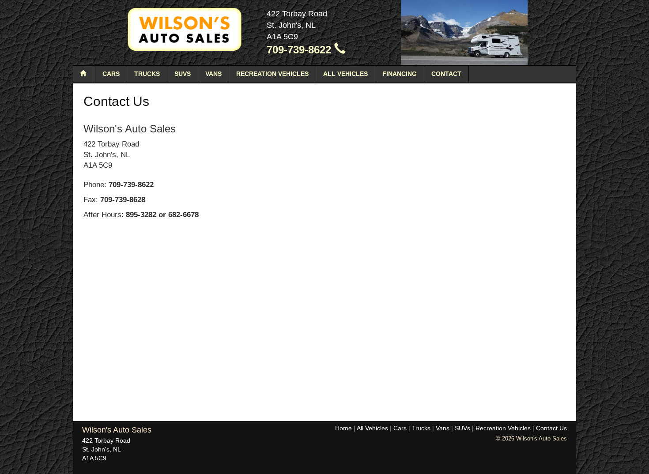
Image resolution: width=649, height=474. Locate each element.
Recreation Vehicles (272, 73)
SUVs (182, 73)
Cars (111, 73)
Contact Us (551, 428)
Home (343, 428)
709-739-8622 (300, 50)
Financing (399, 73)
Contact (446, 73)
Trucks (147, 73)
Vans (213, 73)
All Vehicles (345, 73)
